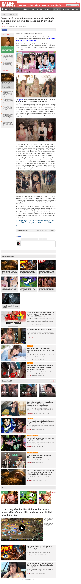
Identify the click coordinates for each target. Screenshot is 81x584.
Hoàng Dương (30, 337)
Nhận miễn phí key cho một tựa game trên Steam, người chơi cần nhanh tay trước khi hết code (39, 548)
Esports (33, 324)
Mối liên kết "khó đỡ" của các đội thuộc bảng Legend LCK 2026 (40, 439)
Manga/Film (34, 359)
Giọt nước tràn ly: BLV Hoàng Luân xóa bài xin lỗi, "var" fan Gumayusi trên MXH (7, 108)
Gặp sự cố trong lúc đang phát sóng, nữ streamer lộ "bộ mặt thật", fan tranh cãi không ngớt (8, 57)
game (21, 99)
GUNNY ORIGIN (9, 9)
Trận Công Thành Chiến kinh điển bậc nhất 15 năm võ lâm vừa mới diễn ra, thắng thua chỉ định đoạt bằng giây (27, 512)
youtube (76, 2)
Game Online (13, 14)
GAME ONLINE (57, 9)
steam (22, 239)
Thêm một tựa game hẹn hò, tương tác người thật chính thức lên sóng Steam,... (46, 289)
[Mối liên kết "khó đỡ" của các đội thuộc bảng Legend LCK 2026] (13, 443)
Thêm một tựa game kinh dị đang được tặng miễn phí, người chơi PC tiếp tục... (46, 272)
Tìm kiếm (78, 5)
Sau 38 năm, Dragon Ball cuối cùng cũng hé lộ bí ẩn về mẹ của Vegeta (40, 422)
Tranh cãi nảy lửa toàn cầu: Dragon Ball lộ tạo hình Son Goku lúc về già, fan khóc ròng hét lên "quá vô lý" (8, 123)
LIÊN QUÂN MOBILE (25, 9)
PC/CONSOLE (66, 9)
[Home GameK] (2, 9)
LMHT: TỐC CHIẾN (37, 9)
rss (79, 2)
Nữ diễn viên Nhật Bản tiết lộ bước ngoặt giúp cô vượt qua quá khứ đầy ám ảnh (40, 350)
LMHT (16, 9)
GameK (4, 14)
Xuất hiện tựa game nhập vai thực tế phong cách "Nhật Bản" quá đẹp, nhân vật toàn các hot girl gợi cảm (7, 49)
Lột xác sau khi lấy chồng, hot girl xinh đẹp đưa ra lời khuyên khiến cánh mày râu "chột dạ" (40, 565)
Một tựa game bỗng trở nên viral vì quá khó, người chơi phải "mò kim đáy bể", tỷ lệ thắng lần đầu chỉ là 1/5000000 (7, 85)
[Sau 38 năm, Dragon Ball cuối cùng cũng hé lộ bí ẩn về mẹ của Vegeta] (13, 425)
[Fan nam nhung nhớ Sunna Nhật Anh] (13, 336)
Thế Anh (28, 573)
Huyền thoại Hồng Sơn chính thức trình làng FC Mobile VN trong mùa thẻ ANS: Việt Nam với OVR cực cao (40, 314)
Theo (35, 230)
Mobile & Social (37, 337)
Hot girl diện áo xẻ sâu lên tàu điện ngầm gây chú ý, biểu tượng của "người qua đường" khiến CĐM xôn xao (36, 223)
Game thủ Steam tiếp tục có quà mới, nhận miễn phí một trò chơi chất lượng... (27, 289)
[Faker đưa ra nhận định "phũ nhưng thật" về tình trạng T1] (13, 460)
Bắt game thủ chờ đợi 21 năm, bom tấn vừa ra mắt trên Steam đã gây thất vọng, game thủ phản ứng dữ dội (8, 65)
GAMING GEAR (47, 9)
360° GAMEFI (75, 9)
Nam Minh (29, 324)
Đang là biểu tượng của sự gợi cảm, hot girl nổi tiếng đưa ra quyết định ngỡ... (9, 289)
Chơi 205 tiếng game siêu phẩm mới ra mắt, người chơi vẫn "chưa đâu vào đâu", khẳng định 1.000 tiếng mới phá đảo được (8, 94)
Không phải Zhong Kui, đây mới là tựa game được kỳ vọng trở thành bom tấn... (11, 306)
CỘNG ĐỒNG (58, 5)
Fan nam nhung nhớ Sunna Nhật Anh (39, 329)
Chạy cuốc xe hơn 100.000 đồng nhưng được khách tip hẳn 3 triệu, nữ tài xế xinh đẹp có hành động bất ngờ (40, 403)
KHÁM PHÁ (37, 5)
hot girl (45, 239)
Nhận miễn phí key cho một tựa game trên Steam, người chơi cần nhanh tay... (27, 272)
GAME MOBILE (23, 5)
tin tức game (34, 239)
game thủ (28, 239)
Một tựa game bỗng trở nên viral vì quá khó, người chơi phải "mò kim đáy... (9, 272)
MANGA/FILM (45, 5)
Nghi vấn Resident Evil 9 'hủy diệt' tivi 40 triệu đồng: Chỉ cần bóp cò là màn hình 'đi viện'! (8, 101)
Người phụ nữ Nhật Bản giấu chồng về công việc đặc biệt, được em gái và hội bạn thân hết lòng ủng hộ (40, 367)
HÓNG (52, 5)
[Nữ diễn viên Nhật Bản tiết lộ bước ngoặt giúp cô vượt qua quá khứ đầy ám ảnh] (13, 353)
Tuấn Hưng (29, 480)
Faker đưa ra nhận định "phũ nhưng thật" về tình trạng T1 (39, 456)
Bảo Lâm (29, 359)
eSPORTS (30, 5)
